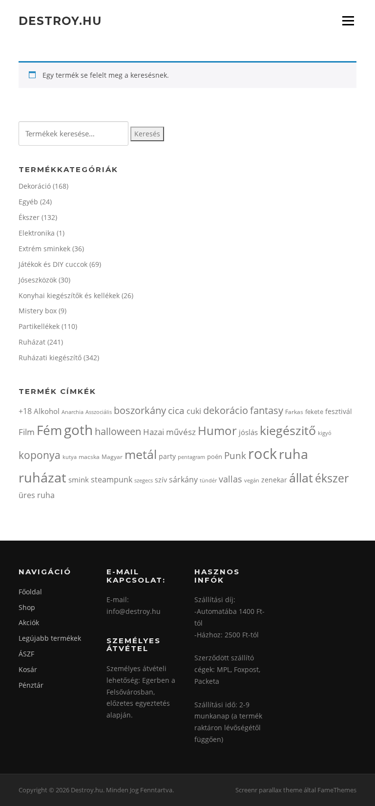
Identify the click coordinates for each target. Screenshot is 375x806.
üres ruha (37, 495)
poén (214, 456)
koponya (40, 455)
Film (27, 431)
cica (176, 410)
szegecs (143, 480)
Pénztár (31, 685)
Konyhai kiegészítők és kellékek (69, 295)
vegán (251, 480)
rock (262, 453)
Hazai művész (169, 431)
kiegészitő (288, 430)
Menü (347, 20)
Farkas (294, 411)
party (167, 456)
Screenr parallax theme (268, 789)
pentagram (191, 456)
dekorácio (225, 410)
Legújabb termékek (50, 638)
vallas (230, 479)
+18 (25, 411)
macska (89, 456)
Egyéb (28, 201)
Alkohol (47, 411)
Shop (27, 607)
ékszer (332, 478)
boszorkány (140, 410)
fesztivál (338, 411)
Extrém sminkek (44, 248)
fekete (314, 411)
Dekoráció (35, 186)
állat (301, 477)
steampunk (111, 479)
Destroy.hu (60, 20)
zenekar (274, 479)
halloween (118, 431)
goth (78, 430)
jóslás (248, 432)
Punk (235, 455)
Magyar (112, 456)
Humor (217, 430)
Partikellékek (39, 326)
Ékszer (29, 217)
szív (161, 479)
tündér (208, 480)
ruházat (42, 477)
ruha (293, 454)
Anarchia (72, 411)
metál (141, 454)
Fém (49, 430)
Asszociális (98, 411)
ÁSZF (26, 653)
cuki (194, 411)
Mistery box (38, 310)
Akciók (29, 622)
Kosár (28, 669)
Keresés (147, 133)
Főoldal (30, 591)
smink (78, 479)
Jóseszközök (38, 279)
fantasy (266, 410)
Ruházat (32, 342)
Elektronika (37, 233)
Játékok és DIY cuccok (53, 264)
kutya (69, 456)
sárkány (183, 479)
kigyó (325, 432)
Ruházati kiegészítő (50, 357)
